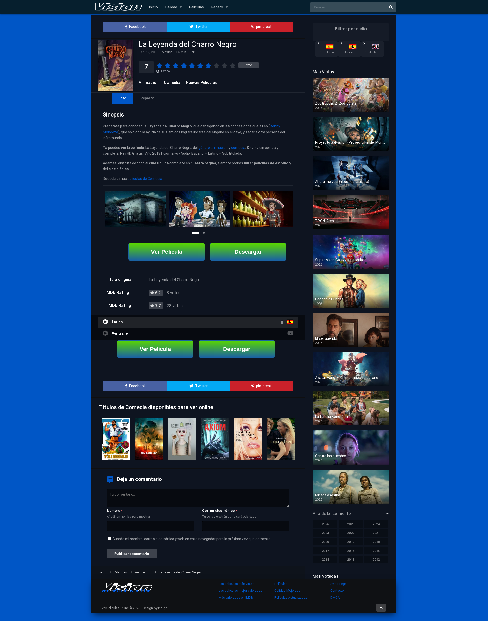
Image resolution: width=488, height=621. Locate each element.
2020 (325, 542)
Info (122, 98)
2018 (376, 542)
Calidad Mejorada (287, 591)
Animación (149, 83)
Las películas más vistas (236, 584)
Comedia (172, 83)
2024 (376, 524)
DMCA (335, 597)
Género (217, 7)
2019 (350, 542)
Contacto (337, 591)
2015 (376, 551)
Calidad (171, 7)
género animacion (213, 148)
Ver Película (166, 252)
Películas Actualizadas (290, 597)
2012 (376, 559)
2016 (350, 551)
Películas (196, 7)
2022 (350, 533)
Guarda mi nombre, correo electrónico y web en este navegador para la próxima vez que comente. (192, 539)
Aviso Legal (338, 584)
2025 (350, 524)
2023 (325, 533)
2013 (350, 559)
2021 (376, 533)
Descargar (248, 252)
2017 (325, 551)
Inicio (153, 7)
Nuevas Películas (201, 83)
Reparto (147, 98)
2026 (325, 524)
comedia (238, 148)
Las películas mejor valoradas (240, 591)
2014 (325, 559)
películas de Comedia (145, 179)
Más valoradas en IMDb (236, 597)
